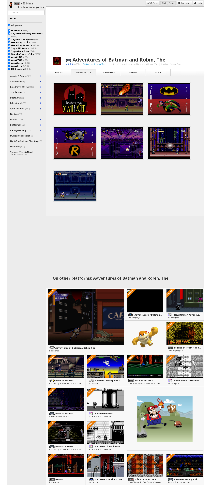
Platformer (18, 124)
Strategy (17, 97)
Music (158, 72)
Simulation (17, 92)
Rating (168, 3)
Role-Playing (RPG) (22, 86)
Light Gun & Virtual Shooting (26, 141)
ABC (152, 3)
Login (199, 3)
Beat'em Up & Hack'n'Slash (94, 64)
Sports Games (20, 108)
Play (60, 72)
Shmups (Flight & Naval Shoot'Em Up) (21, 153)
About (133, 72)
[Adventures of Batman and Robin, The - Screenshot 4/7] (75, 143)
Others (16, 119)
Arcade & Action (20, 76)
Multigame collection (21, 135)
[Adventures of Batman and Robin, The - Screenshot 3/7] (169, 98)
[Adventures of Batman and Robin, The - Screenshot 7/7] (75, 185)
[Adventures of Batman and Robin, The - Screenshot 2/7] (122, 98)
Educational (18, 103)
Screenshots (83, 72)
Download (108, 72)
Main (13, 18)
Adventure (17, 81)
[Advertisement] (125, 30)
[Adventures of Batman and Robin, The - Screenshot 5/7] (122, 143)
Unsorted (17, 146)
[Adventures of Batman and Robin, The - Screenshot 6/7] (169, 143)
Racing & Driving (20, 130)
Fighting (16, 113)
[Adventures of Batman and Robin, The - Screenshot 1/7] (75, 98)
